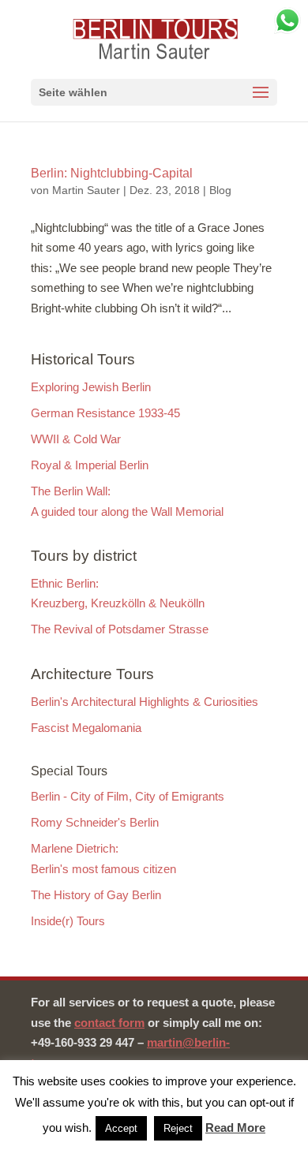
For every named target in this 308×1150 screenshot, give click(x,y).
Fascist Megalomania (86, 727)
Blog (220, 190)
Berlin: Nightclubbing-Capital (112, 173)
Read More (235, 1127)
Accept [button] (121, 1128)
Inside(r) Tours (68, 921)
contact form (109, 1022)
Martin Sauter (86, 190)
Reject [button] (178, 1128)
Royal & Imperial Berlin (89, 465)
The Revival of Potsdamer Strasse (119, 629)
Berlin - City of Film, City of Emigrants (127, 796)
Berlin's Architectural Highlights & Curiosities (144, 701)
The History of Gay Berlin (96, 895)
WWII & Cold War (76, 439)
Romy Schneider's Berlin (95, 822)
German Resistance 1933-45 (105, 413)
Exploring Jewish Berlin (91, 387)
